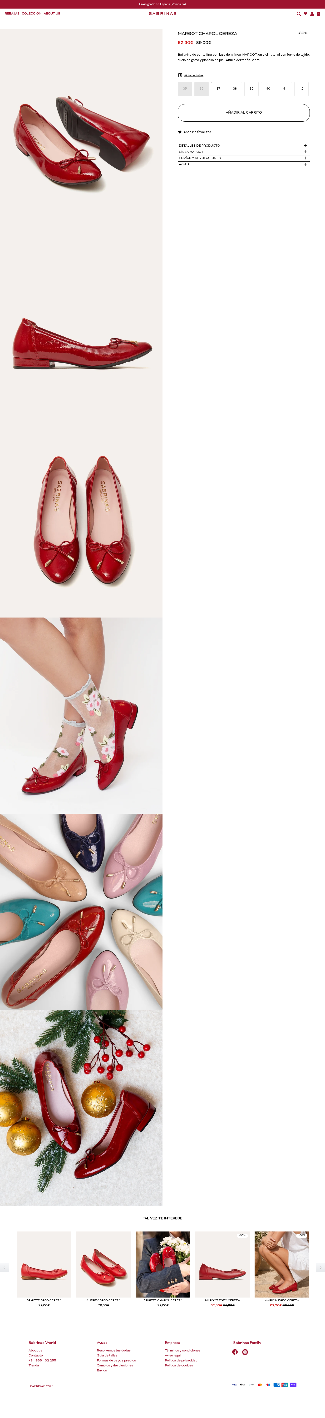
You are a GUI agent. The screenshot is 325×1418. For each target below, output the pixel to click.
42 (302, 89)
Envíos (102, 1370)
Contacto (36, 1355)
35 (185, 89)
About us (35, 1350)
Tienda (34, 1365)
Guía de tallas (107, 1355)
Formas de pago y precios (116, 1360)
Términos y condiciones (182, 1350)
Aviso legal (173, 1355)
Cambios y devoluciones (115, 1365)
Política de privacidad (181, 1360)
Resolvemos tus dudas (114, 1350)
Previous (4, 1267)
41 (284, 89)
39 (251, 89)
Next (320, 1267)
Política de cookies (179, 1365)
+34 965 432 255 (42, 1360)
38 (235, 89)
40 (268, 89)
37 (218, 89)
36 (201, 89)
